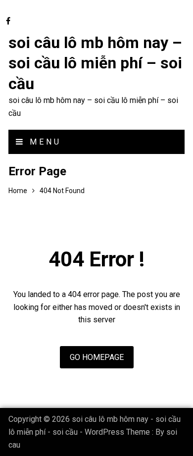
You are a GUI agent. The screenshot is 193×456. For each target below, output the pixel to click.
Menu (43, 142)
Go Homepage (97, 357)
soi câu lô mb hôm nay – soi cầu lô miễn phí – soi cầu (95, 63)
